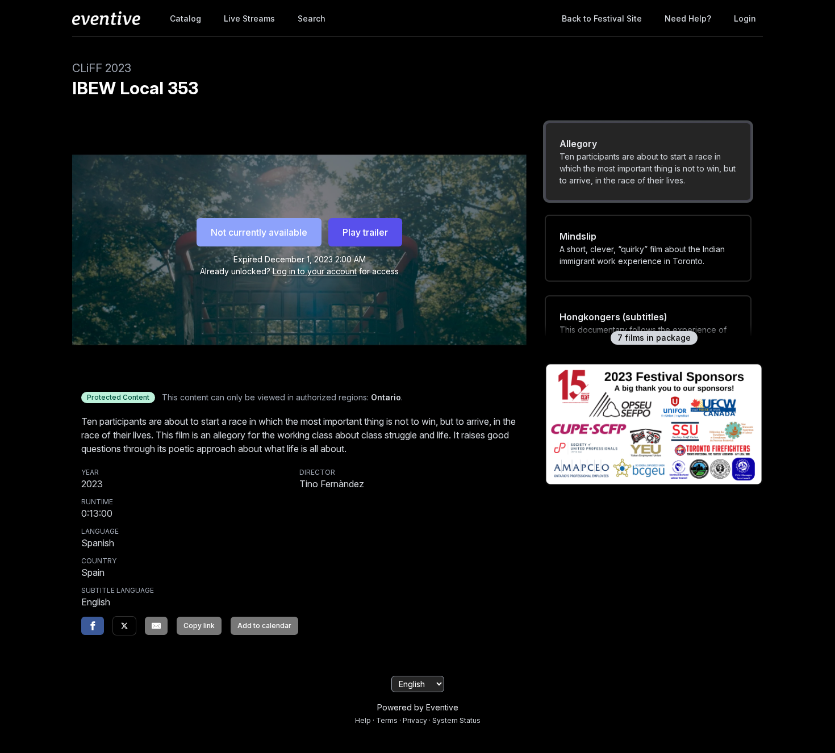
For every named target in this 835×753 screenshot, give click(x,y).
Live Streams (249, 18)
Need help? (688, 18)
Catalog (185, 18)
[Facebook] (92, 626)
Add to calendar (264, 625)
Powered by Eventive (417, 707)
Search (311, 18)
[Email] (156, 626)
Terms (387, 720)
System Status (456, 720)
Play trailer (365, 232)
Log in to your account (315, 271)
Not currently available (259, 232)
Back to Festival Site (602, 18)
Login (745, 18)
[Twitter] (124, 626)
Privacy (415, 720)
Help (363, 720)
